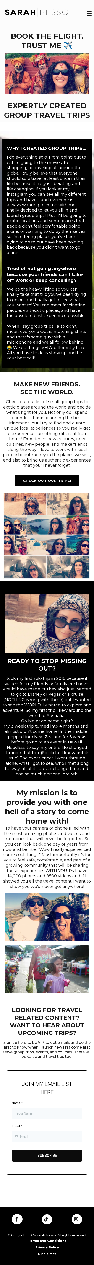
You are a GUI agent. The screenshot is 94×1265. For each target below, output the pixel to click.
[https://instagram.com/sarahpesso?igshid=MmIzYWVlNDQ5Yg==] (77, 1219)
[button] (89, 14)
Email (17, 1126)
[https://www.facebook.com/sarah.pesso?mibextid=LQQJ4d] (17, 1219)
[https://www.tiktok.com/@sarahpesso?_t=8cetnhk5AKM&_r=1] (47, 1219)
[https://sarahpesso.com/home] (36, 14)
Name (17, 1103)
